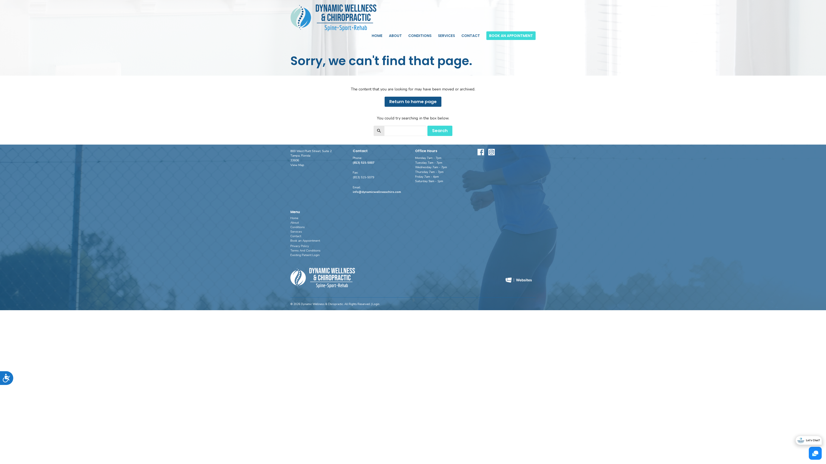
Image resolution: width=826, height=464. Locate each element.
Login (375, 304)
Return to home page (413, 102)
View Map (297, 165)
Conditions (419, 35)
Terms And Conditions (305, 251)
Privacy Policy (299, 246)
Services (446, 35)
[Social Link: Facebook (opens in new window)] (481, 152)
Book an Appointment (511, 35)
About (395, 35)
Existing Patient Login (305, 255)
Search (440, 131)
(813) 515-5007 (363, 163)
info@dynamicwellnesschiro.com (377, 192)
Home (377, 35)
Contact (470, 35)
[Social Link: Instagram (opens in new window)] (491, 152)
